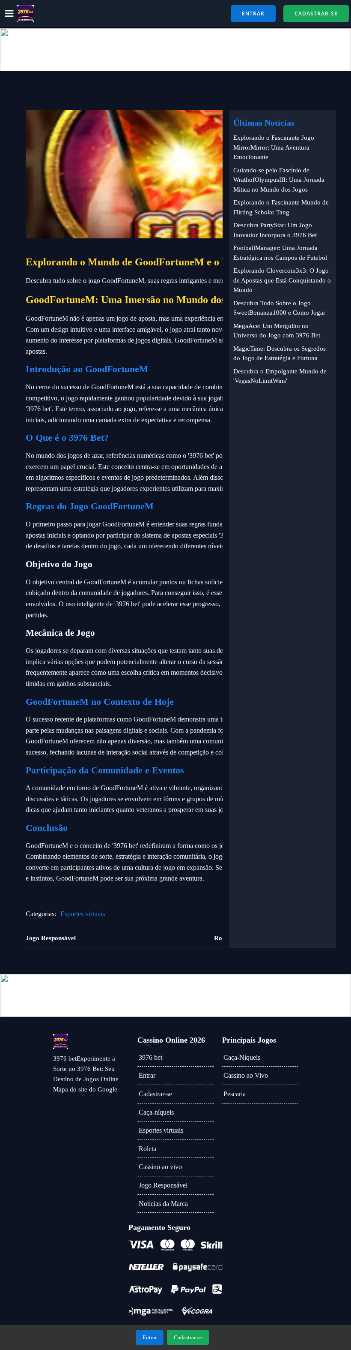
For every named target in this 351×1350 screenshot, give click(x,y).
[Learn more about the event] (175, 49)
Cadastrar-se (155, 1093)
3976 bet (150, 1057)
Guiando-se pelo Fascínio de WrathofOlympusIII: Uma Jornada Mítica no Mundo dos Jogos (278, 180)
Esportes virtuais (82, 913)
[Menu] (9, 13)
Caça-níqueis (156, 1112)
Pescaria (234, 1093)
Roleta (147, 1148)
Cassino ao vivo (160, 1166)
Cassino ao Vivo (245, 1075)
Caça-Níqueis (241, 1057)
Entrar (147, 1075)
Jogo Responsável (163, 1185)
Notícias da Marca (163, 1203)
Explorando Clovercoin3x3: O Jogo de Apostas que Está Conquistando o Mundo (282, 280)
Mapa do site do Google (85, 1089)
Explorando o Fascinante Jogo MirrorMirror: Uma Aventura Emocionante (273, 147)
